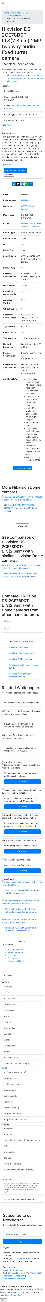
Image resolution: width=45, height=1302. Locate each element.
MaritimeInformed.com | (15, 1276)
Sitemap (7, 1158)
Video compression (16, 952)
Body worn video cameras (15, 1119)
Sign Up (22, 1241)
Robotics (8, 1102)
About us (8, 1134)
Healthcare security (12, 1084)
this (9, 1199)
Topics (4, 1068)
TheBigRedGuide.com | (13, 1273)
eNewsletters (9, 1152)
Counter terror (10, 1090)
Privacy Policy (26, 1289)
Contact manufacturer (15, 170)
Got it (3, 1300)
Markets (7, 1034)
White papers (10, 1045)
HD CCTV (12, 955)
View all (22, 526)
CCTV (6, 992)
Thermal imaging (11, 1107)
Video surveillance (16, 961)
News (6, 1016)
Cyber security (10, 1096)
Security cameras (15, 949)
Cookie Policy (17, 1295)
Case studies (9, 1028)
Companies (9, 1010)
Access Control (11, 998)
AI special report (11, 1057)
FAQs (6, 1146)
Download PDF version (22, 468)
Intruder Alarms (11, 1004)
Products (8, 986)
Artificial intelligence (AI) (15, 1072)
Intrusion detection (12, 1113)
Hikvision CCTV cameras (20, 659)
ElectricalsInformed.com (14, 1278)
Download (22, 696)
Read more (7, 125)
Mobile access (10, 1078)
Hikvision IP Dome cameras (21, 653)
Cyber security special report (17, 1063)
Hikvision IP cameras (18, 647)
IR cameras (13, 958)
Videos (7, 1051)
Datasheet (9, 175)
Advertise (8, 1128)
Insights (7, 1022)
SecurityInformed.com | (13, 1270)
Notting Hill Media (23, 1258)
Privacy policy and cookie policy (18, 1169)
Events (7, 1040)
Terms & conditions (12, 1164)
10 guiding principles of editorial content (22, 1140)
